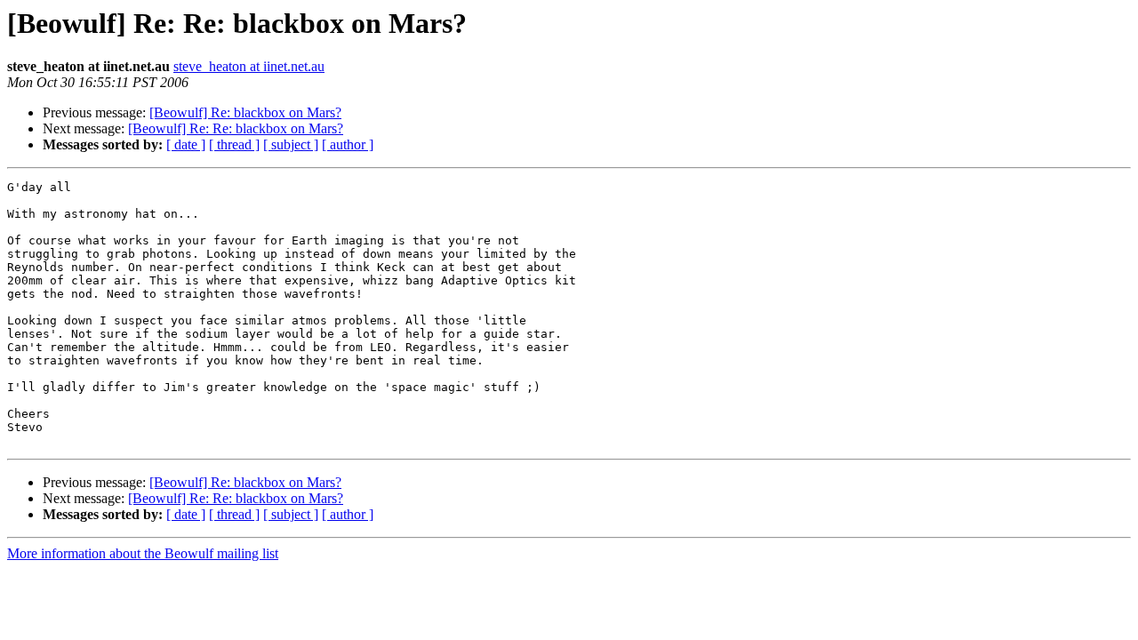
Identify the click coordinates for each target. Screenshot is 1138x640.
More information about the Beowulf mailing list (142, 553)
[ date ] (185, 144)
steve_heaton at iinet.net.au (249, 66)
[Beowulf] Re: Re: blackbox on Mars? (235, 128)
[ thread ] (234, 144)
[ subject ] (290, 144)
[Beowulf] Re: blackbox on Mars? (245, 112)
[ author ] (347, 144)
